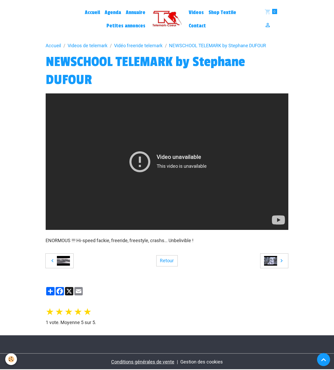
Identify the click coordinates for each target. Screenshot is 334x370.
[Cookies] (11, 359)
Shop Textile (222, 12)
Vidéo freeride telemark (138, 45)
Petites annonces (125, 26)
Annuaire (135, 12)
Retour (167, 260)
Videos (196, 12)
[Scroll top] (323, 359)
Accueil (92, 12)
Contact (197, 26)
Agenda (113, 12)
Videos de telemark (88, 45)
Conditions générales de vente (142, 362)
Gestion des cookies (201, 362)
